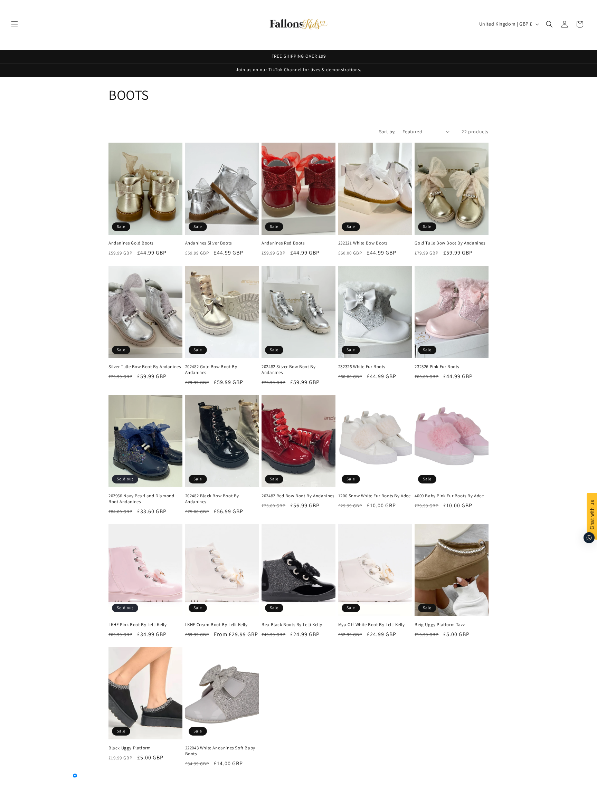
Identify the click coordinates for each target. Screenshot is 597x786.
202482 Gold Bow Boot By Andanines (211, 369)
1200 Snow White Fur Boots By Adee (374, 496)
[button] (14, 24)
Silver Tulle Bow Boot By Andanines (144, 367)
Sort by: (387, 131)
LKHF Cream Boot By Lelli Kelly (216, 624)
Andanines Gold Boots (130, 243)
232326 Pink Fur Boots (437, 367)
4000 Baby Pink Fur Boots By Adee (449, 496)
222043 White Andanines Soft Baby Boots (220, 751)
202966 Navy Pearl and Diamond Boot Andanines (141, 499)
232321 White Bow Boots (363, 243)
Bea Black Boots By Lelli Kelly (292, 624)
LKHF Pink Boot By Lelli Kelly (137, 624)
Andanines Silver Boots (208, 243)
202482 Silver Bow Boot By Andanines (288, 369)
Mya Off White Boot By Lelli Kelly (371, 624)
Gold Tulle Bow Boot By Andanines (450, 243)
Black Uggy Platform (129, 748)
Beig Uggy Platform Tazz (440, 624)
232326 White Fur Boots (361, 367)
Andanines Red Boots (283, 243)
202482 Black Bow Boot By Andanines (212, 499)
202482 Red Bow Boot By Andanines (298, 496)
